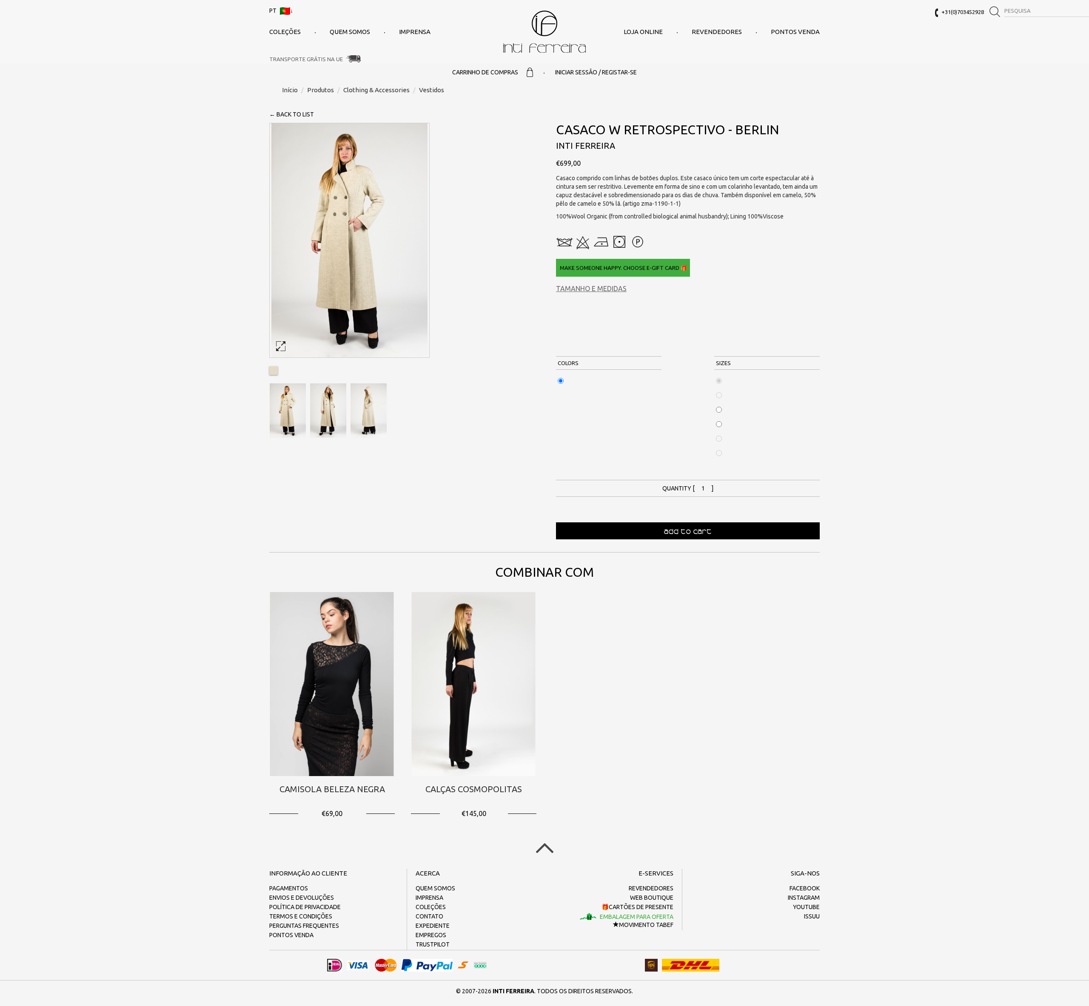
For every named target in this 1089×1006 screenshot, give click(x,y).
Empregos (431, 935)
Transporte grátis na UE (306, 59)
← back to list (291, 114)
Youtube (806, 907)
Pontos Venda (795, 31)
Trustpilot (433, 944)
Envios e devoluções (301, 897)
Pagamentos (288, 888)
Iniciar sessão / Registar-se (596, 72)
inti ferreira (544, 32)
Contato (429, 916)
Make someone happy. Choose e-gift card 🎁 (623, 268)
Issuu (812, 916)
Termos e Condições (300, 916)
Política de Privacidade (305, 907)
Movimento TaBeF (646, 924)
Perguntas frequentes (304, 925)
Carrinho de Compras (485, 72)
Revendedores (717, 31)
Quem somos (350, 31)
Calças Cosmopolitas (473, 789)
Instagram (804, 897)
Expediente (433, 925)
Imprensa (414, 31)
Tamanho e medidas (591, 288)
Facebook (805, 888)
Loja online (643, 31)
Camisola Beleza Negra (332, 789)
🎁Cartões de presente (637, 907)
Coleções (285, 31)
